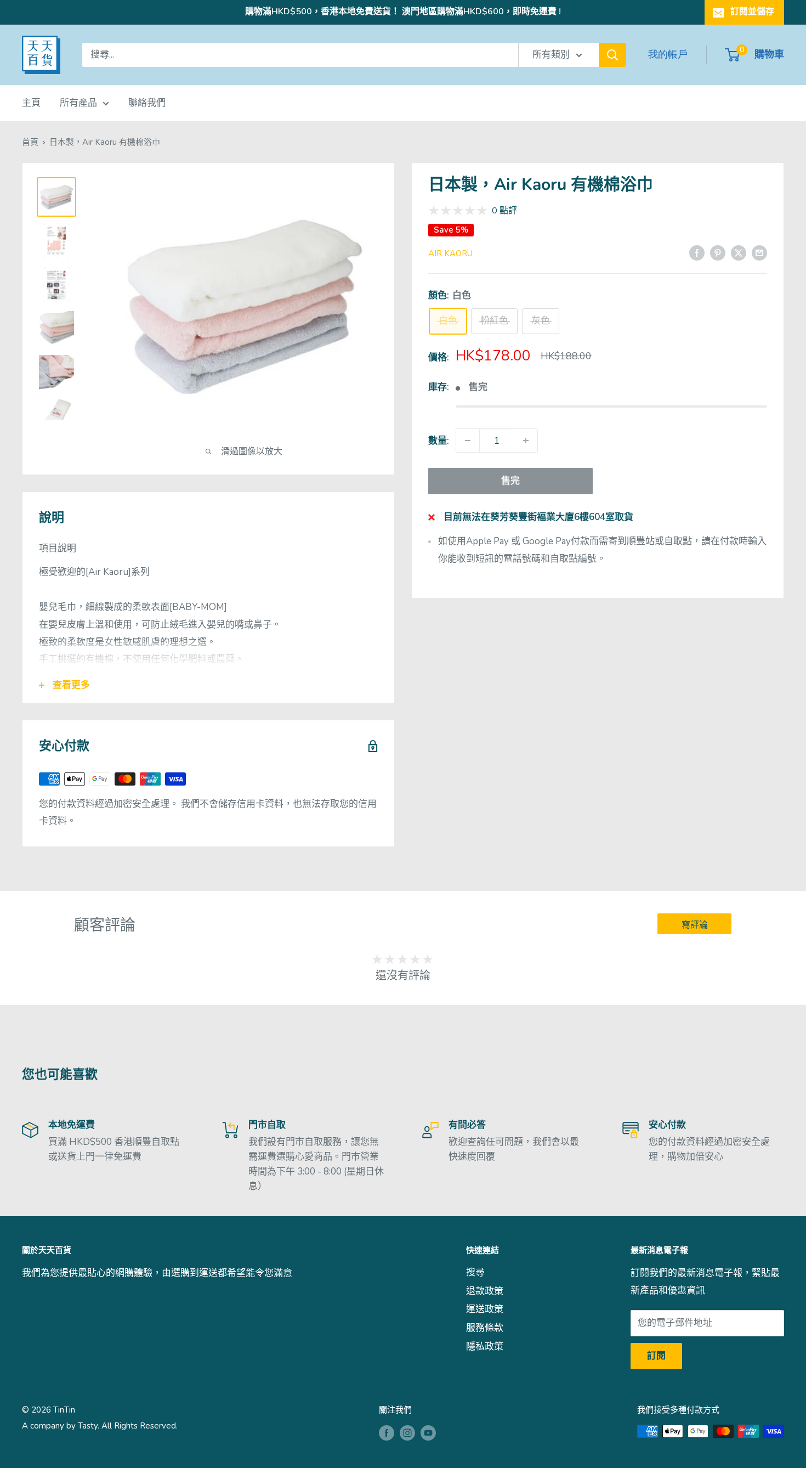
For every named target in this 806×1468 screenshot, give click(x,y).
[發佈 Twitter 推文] (738, 252)
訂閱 (656, 1356)
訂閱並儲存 (752, 11)
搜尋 (475, 1272)
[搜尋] (612, 55)
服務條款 (484, 1328)
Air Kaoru (450, 253)
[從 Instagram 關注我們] (407, 1433)
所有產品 (78, 103)
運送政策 (484, 1309)
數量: (438, 440)
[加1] (525, 440)
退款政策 (484, 1291)
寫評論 (695, 925)
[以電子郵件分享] (759, 252)
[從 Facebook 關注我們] (386, 1433)
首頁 (30, 142)
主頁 (31, 103)
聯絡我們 (147, 103)
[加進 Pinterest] (717, 252)
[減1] (467, 440)
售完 (510, 481)
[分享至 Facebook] (697, 252)
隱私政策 (484, 1346)
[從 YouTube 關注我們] (428, 1433)
